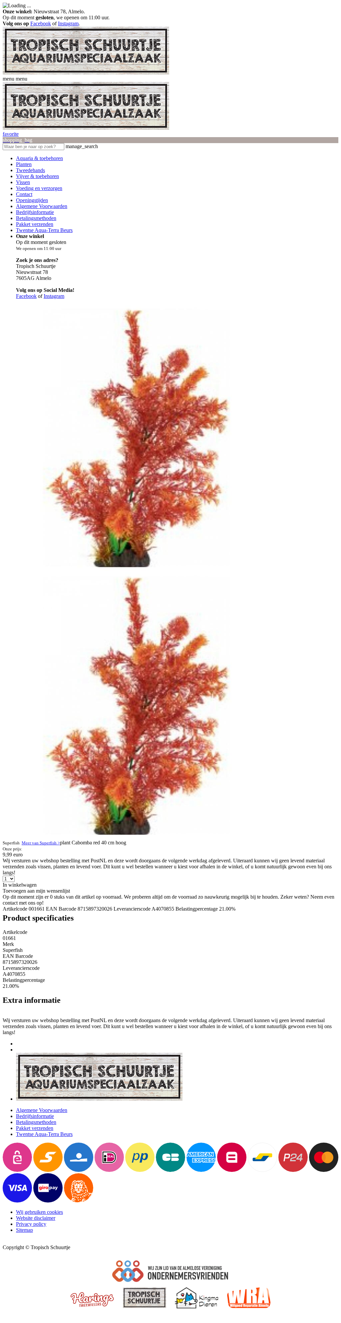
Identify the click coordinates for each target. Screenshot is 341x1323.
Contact (24, 194)
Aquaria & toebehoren (39, 158)
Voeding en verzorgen (39, 188)
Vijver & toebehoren (37, 176)
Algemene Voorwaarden (41, 206)
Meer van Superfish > (41, 842)
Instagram (68, 23)
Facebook (40, 23)
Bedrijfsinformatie (35, 212)
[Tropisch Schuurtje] (86, 73)
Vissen (23, 182)
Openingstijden (32, 200)
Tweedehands (30, 170)
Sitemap (24, 1230)
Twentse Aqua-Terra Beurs (44, 230)
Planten (24, 164)
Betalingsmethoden (36, 218)
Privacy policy (31, 1224)
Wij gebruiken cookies (39, 1212)
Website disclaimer (35, 1218)
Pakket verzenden (34, 224)
